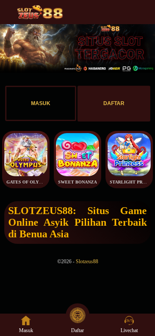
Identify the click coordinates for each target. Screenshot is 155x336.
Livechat (129, 330)
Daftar (77, 330)
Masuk (26, 330)
